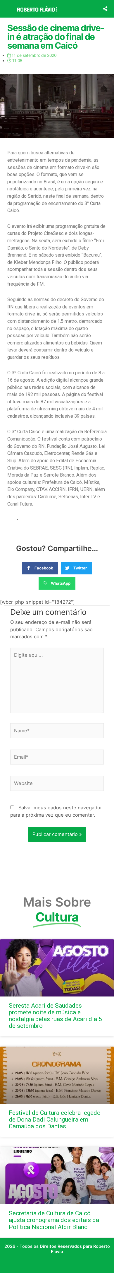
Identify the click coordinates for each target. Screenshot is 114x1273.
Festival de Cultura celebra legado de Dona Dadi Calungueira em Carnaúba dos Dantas (55, 1119)
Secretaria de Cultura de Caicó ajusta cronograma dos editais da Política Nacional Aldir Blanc (54, 1220)
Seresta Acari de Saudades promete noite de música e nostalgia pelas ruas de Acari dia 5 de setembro (55, 1015)
